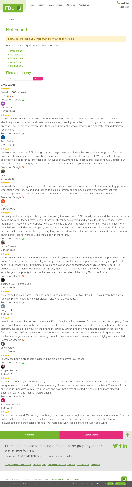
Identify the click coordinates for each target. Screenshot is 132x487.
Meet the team (83, 465)
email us (68, 456)
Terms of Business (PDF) (54, 479)
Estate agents (91, 435)
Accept (110, 484)
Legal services (55, 5)
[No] (129, 484)
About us (71, 5)
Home (31, 5)
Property (40, 5)
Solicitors (29, 435)
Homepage (16, 65)
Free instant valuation (57, 465)
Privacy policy (120, 484)
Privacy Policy (73, 479)
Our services (17, 54)
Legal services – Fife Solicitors (18, 465)
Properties (16, 50)
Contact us (84, 5)
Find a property (39, 465)
